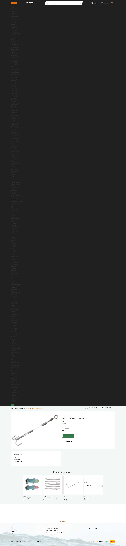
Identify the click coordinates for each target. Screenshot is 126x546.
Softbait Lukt (14, 172)
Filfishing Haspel (14, 95)
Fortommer (13, 339)
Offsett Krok (14, 303)
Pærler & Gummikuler (16, 348)
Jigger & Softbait (15, 171)
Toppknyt (13, 52)
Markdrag (13, 174)
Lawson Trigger (14, 113)
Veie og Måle (14, 373)
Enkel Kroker (14, 299)
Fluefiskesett (14, 181)
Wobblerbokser (14, 393)
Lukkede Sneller (14, 138)
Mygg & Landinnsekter (16, 218)
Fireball (12, 67)
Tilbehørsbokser (14, 392)
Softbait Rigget (14, 169)
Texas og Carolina (15, 347)
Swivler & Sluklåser (15, 309)
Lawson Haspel (14, 92)
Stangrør (13, 400)
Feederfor (13, 25)
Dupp (12, 318)
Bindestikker (14, 237)
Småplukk (13, 350)
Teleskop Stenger (15, 123)
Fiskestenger (14, 86)
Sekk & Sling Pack (15, 384)
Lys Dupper (13, 327)
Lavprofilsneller (14, 135)
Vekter (12, 359)
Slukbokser (13, 390)
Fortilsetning (14, 27)
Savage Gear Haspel (15, 103)
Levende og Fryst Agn (16, 33)
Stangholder (14, 361)
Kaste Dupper (14, 322)
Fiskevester (13, 275)
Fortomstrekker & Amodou (17, 201)
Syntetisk (13, 259)
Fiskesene (13, 144)
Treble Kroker (14, 302)
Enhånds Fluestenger (15, 182)
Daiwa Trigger (14, 112)
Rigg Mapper (14, 398)
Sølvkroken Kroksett (15, 69)
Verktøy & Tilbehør (15, 352)
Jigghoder (13, 336)
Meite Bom (13, 41)
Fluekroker (13, 245)
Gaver (12, 378)
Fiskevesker (13, 395)
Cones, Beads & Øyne (16, 250)
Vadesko (13, 271)
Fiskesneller (13, 130)
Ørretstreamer (14, 221)
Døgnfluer (13, 215)
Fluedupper (13, 325)
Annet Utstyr (14, 343)
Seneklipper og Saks (15, 365)
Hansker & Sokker (15, 287)
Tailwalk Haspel (14, 96)
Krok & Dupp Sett (15, 330)
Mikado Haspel (14, 104)
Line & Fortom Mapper (16, 195)
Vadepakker (13, 268)
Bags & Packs (14, 382)
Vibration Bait (14, 157)
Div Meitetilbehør (15, 46)
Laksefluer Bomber (15, 229)
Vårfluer (13, 217)
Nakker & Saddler (15, 256)
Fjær (12, 253)
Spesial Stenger (14, 126)
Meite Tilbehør (14, 36)
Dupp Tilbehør (14, 328)
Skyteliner (13, 193)
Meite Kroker (14, 39)
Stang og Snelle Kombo (16, 127)
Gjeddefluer (13, 232)
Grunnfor (13, 24)
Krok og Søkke (14, 296)
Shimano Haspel (14, 99)
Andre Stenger (14, 120)
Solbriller (13, 290)
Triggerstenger (14, 110)
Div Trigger (13, 118)
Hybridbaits (13, 164)
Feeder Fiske (14, 11)
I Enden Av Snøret (15, 151)
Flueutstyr (13, 178)
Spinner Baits (14, 168)
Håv (12, 354)
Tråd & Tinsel (14, 261)
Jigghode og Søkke (15, 79)
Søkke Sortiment (15, 307)
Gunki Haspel (14, 101)
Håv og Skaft (14, 54)
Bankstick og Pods (15, 49)
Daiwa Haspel (14, 90)
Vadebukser (13, 270)
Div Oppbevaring (14, 401)
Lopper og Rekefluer (15, 225)
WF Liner (13, 189)
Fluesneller (13, 187)
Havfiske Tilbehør (15, 82)
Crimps (12, 341)
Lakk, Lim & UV (14, 262)
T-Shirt (12, 281)
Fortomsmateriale (15, 203)
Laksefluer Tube (14, 226)
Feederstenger (14, 16)
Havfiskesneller (14, 63)
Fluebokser (13, 196)
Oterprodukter (14, 367)
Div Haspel (13, 107)
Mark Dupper (14, 320)
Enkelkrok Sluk (14, 300)
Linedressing (14, 198)
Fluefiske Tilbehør (15, 209)
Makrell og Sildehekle (15, 74)
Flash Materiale (14, 257)
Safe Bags (13, 389)
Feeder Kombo (14, 19)
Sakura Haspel (14, 106)
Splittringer (13, 316)
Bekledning (13, 266)
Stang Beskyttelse (15, 387)
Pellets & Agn (14, 30)
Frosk (12, 166)
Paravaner (13, 368)
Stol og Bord (14, 55)
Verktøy (13, 240)
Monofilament (14, 147)
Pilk (12, 66)
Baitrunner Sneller (15, 140)
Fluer (12, 211)
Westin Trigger (14, 115)
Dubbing (13, 251)
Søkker (12, 305)
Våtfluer (13, 214)
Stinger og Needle (15, 47)
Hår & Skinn (13, 254)
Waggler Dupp (14, 323)
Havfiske (13, 59)
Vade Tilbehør (14, 289)
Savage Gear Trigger (15, 117)
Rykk (12, 75)
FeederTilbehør (14, 15)
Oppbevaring (14, 380)
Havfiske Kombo (14, 64)
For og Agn (13, 22)
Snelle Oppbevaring (15, 386)
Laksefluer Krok (14, 231)
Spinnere (13, 155)
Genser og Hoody (15, 286)
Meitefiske (13, 9)
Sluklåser (13, 311)
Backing (13, 192)
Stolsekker (13, 397)
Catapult (13, 42)
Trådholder (13, 243)
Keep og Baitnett (15, 57)
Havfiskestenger (14, 61)
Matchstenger (14, 50)
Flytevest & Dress (15, 282)
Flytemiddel (13, 200)
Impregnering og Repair (16, 292)
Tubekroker (13, 228)
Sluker (12, 153)
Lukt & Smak (14, 32)
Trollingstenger (14, 124)
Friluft (12, 375)
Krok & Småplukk (14, 294)
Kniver (12, 370)
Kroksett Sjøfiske (15, 72)
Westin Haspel (14, 93)
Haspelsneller (14, 132)
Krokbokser (13, 246)
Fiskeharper (13, 80)
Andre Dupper (14, 331)
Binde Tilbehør (14, 239)
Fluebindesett (14, 264)
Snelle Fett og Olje (15, 141)
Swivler (12, 313)
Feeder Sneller (14, 18)
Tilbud (12, 7)
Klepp (12, 357)
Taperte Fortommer (15, 204)
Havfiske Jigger (14, 77)
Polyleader (13, 206)
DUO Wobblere (14, 161)
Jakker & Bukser (14, 273)
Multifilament (14, 146)
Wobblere (13, 160)
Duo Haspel (13, 98)
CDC (12, 248)
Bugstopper (13, 276)
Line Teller (13, 83)
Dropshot (13, 345)
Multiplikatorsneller (15, 133)
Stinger (13, 337)
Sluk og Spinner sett (15, 163)
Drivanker (13, 372)
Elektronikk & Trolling (15, 376)
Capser (12, 278)
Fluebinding (13, 235)
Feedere (13, 13)
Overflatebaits (14, 158)
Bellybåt (13, 207)
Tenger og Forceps (15, 364)
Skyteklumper (14, 190)
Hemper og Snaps (15, 314)
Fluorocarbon (14, 149)
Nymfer (13, 220)
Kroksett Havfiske (15, 71)
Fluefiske (13, 176)
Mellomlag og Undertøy (16, 284)
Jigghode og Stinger (15, 334)
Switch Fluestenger (15, 185)
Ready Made (13, 38)
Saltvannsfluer (14, 223)
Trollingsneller (14, 137)
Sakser (12, 242)
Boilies (12, 29)
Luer (12, 279)
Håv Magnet (13, 356)
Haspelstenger (14, 88)
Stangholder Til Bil (15, 362)
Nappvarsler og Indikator (16, 44)
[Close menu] (12, 405)
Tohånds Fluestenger (15, 184)
